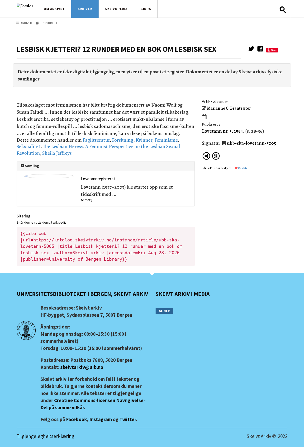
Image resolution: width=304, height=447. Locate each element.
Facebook (76, 419)
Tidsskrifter (49, 23)
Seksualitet (28, 146)
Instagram (100, 419)
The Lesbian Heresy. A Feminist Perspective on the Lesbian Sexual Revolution (98, 149)
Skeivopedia (116, 9)
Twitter (127, 419)
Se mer (164, 311)
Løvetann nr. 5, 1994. (223, 131)
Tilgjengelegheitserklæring (45, 436)
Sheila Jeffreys (57, 153)
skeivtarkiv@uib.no (81, 367)
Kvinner (144, 140)
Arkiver (85, 9)
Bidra (146, 9)
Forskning (122, 140)
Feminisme (166, 140)
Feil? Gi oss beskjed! (219, 168)
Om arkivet (54, 9)
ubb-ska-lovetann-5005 (251, 143)
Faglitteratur (96, 140)
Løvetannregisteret (98, 178)
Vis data (242, 168)
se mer (85, 200)
